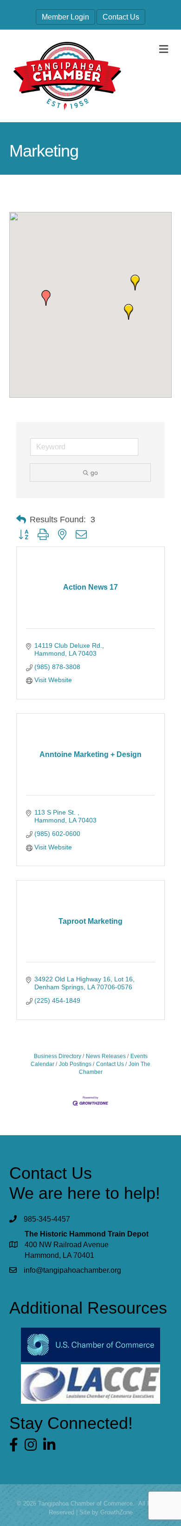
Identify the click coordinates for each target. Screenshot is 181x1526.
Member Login (65, 17)
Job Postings (75, 1064)
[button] (135, 282)
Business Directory (57, 1056)
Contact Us (121, 17)
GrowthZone (116, 1512)
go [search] (94, 472)
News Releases (106, 1056)
